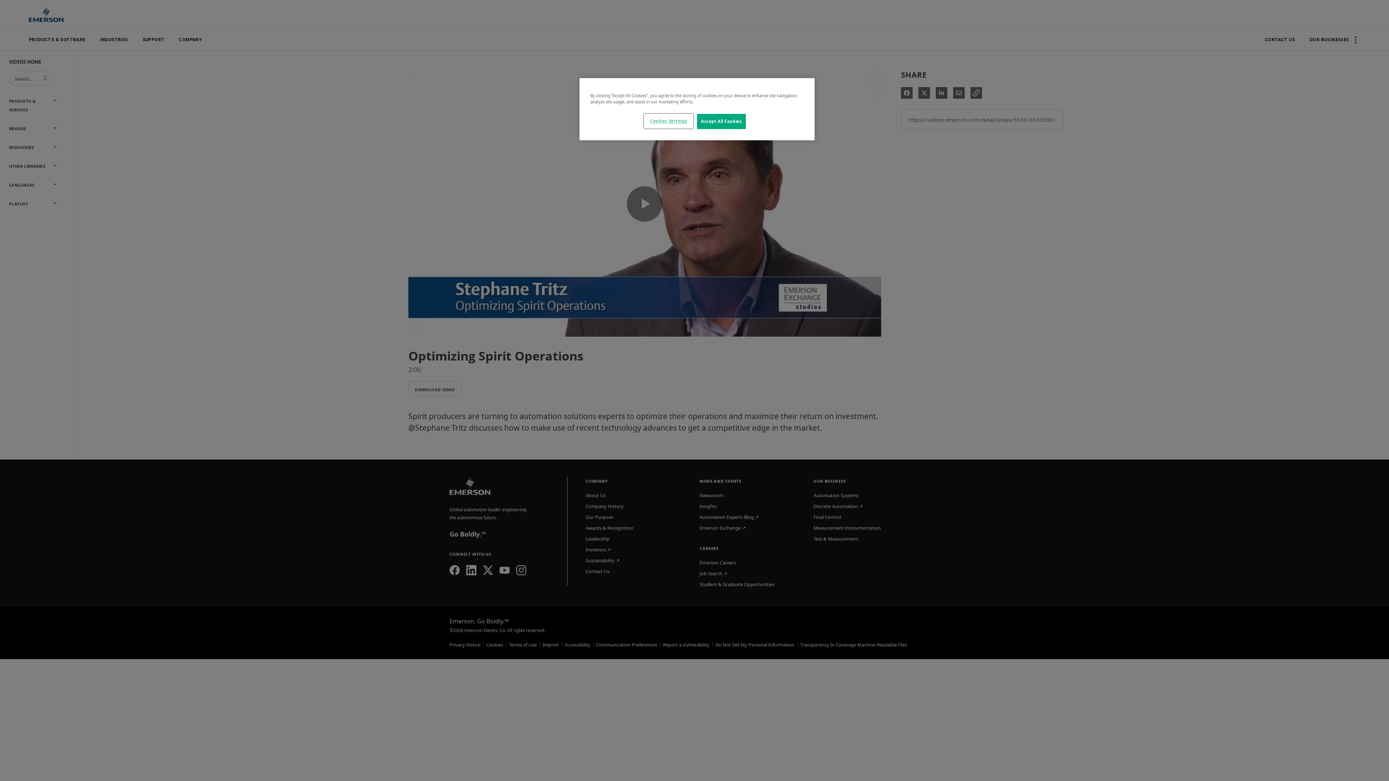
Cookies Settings (668, 121)
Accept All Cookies (721, 121)
